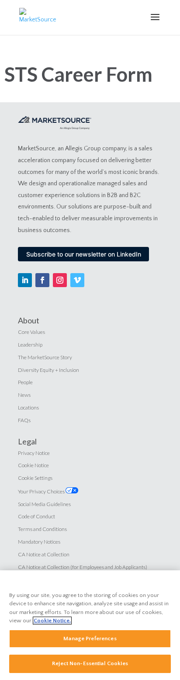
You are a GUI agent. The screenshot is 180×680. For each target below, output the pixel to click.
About (28, 320)
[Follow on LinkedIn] (25, 280)
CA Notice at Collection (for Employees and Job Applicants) (82, 567)
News (24, 395)
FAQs (24, 420)
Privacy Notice (34, 453)
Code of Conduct (36, 516)
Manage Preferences (89, 638)
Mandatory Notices (39, 541)
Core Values (31, 332)
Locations (28, 407)
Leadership (30, 344)
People (25, 382)
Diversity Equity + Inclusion (48, 370)
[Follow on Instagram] (60, 280)
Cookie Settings (35, 478)
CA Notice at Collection (43, 554)
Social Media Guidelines (44, 504)
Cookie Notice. (52, 621)
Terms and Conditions (42, 529)
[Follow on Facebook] (42, 280)
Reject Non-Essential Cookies (90, 663)
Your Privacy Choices (42, 491)
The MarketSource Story (45, 357)
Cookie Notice (33, 465)
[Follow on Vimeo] (77, 280)
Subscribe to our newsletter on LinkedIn (83, 254)
